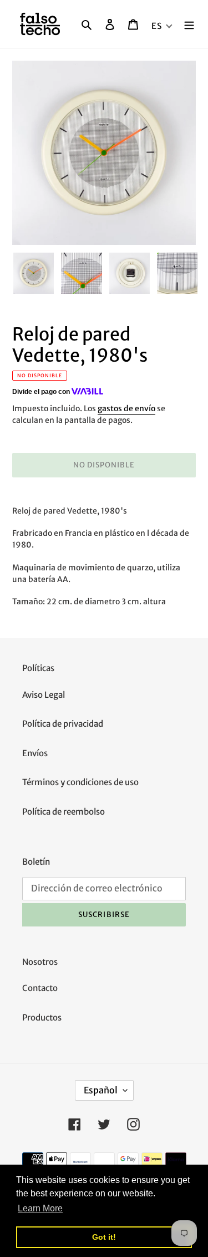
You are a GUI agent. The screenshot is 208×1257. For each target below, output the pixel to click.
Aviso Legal (43, 694)
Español (101, 1090)
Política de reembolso (63, 811)
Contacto (40, 988)
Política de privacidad (62, 723)
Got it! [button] (104, 1237)
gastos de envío (126, 408)
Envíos (35, 753)
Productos (42, 1017)
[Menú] (189, 24)
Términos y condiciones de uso (80, 782)
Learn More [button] (40, 1208)
